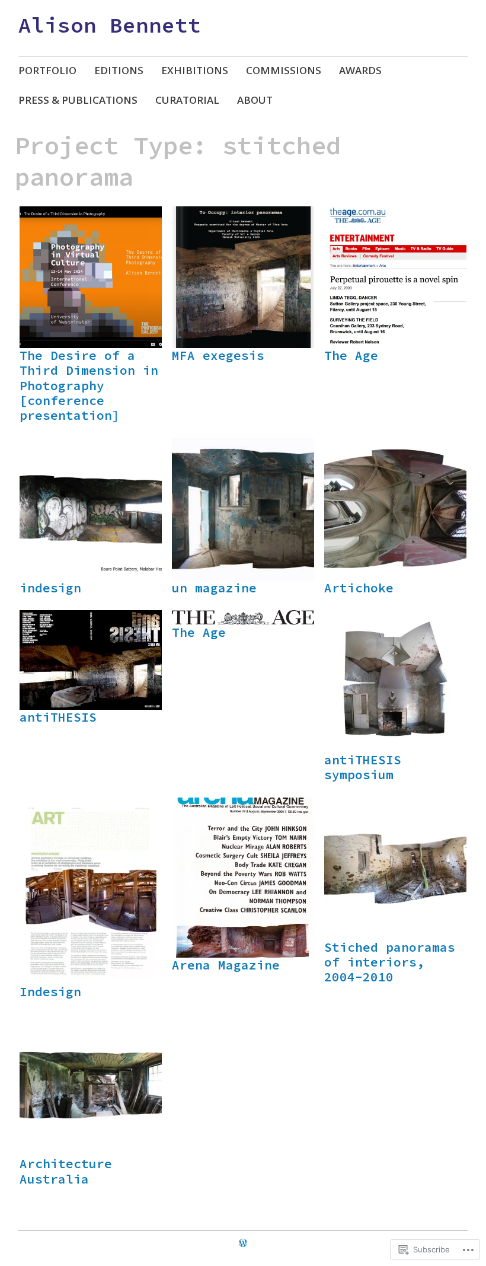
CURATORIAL (187, 100)
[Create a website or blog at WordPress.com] (243, 1242)
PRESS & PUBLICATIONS (78, 100)
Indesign (50, 992)
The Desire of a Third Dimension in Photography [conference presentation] (89, 385)
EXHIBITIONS (194, 70)
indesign (50, 588)
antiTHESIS (58, 717)
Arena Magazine (226, 965)
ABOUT (255, 100)
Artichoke (359, 588)
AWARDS (360, 70)
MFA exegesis (218, 355)
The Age (351, 355)
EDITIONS (118, 70)
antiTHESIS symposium (362, 767)
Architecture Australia (66, 1171)
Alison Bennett (109, 25)
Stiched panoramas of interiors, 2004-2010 (389, 962)
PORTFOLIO (47, 70)
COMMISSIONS (283, 70)
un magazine (214, 588)
